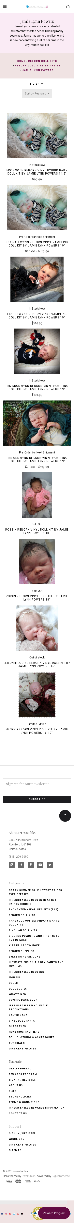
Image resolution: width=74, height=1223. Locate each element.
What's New (17, 994)
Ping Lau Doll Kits (23, 930)
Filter (35, 83)
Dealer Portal (20, 1068)
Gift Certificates (22, 1048)
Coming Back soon (23, 999)
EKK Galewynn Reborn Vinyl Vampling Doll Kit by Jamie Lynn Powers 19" (37, 244)
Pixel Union (29, 1176)
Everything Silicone (24, 956)
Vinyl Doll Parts (22, 1020)
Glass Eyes (17, 1026)
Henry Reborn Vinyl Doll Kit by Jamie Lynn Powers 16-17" (37, 731)
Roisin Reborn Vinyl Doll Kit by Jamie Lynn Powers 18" (37, 598)
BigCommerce (61, 1176)
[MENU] (5, 6)
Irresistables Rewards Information (37, 1107)
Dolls (13, 983)
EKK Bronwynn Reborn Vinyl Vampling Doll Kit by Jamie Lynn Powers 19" (37, 387)
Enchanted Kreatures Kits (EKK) (33, 909)
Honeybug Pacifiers (24, 1031)
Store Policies (20, 1096)
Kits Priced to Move (24, 945)
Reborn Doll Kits (22, 915)
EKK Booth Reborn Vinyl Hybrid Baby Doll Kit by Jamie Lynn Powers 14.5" (37, 172)
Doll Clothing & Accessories (31, 1037)
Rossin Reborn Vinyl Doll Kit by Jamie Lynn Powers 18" (37, 531)
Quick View (37, 137)
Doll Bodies (18, 988)
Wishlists (16, 1139)
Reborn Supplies (21, 951)
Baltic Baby (18, 1015)
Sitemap (15, 1150)
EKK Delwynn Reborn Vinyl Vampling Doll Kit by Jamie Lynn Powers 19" (37, 316)
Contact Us (18, 1113)
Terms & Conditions (24, 1102)
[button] (42, 83)
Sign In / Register (22, 1080)
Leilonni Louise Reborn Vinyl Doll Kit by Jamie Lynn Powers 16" (37, 664)
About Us (16, 1085)
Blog (12, 1091)
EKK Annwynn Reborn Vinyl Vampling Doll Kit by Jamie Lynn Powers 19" (37, 459)
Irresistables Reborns (26, 972)
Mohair (14, 977)
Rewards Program (23, 1074)
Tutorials (17, 1043)
